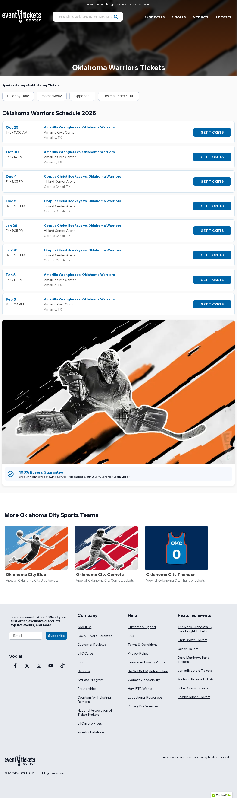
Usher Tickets (188, 649)
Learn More (121, 476)
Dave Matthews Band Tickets (194, 659)
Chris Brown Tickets (192, 640)
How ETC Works (140, 689)
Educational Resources (145, 697)
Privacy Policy (138, 653)
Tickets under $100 (118, 96)
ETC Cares (85, 653)
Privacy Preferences (143, 706)
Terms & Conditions (142, 644)
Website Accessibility (144, 680)
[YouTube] (50, 666)
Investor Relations (91, 732)
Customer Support (142, 627)
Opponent (82, 96)
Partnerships (87, 689)
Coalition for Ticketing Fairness (94, 699)
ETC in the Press (90, 723)
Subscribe (56, 636)
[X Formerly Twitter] (27, 666)
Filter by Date (18, 96)
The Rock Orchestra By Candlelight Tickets (195, 629)
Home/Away (52, 96)
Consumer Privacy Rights (146, 662)
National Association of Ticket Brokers (95, 712)
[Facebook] (15, 666)
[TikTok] (62, 666)
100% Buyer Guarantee (95, 636)
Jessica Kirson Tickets (194, 697)
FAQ (131, 636)
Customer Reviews (92, 644)
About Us (84, 627)
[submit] (116, 16)
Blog (81, 662)
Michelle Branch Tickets (195, 679)
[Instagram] (39, 666)
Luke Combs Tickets (193, 688)
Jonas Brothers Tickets (195, 670)
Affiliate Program (90, 680)
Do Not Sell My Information (148, 671)
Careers (84, 671)
